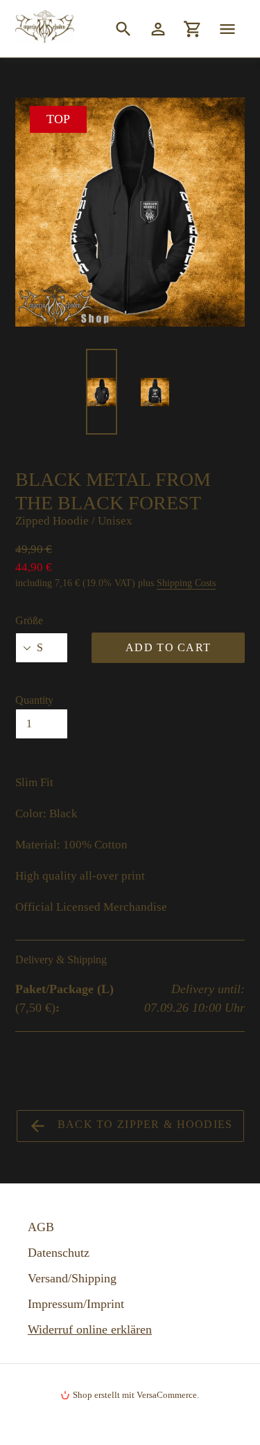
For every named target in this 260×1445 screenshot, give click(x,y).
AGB (41, 1227)
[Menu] (227, 29)
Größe (29, 620)
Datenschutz (58, 1253)
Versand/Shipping (72, 1278)
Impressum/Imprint (76, 1304)
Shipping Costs (186, 583)
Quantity (34, 700)
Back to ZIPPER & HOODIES (143, 1124)
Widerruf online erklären (90, 1329)
